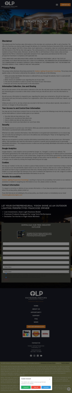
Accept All (26, 387)
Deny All (36, 387)
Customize (46, 387)
